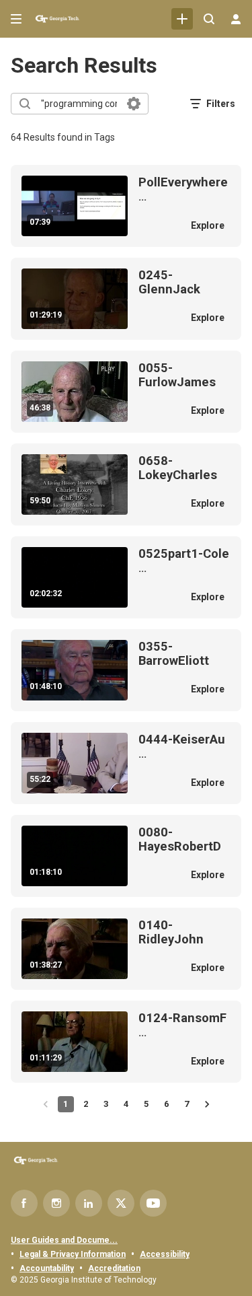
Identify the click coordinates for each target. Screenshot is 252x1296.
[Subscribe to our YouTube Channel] (153, 1203)
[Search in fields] (134, 103)
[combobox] (79, 103)
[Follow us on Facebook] (24, 1203)
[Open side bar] (16, 19)
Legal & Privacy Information (72, 1254)
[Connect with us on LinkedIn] (88, 1203)
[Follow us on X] (121, 1203)
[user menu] (236, 19)
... (183, 189)
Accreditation (114, 1268)
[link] (182, 19)
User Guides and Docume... (64, 1240)
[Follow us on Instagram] (56, 1203)
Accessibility (165, 1254)
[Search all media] (209, 19)
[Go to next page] (207, 1104)
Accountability (46, 1268)
